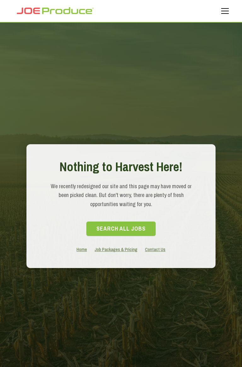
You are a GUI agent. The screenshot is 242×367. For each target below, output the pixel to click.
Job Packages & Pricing (116, 249)
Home (82, 249)
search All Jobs (121, 229)
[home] (55, 11)
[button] (223, 11)
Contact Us (155, 249)
